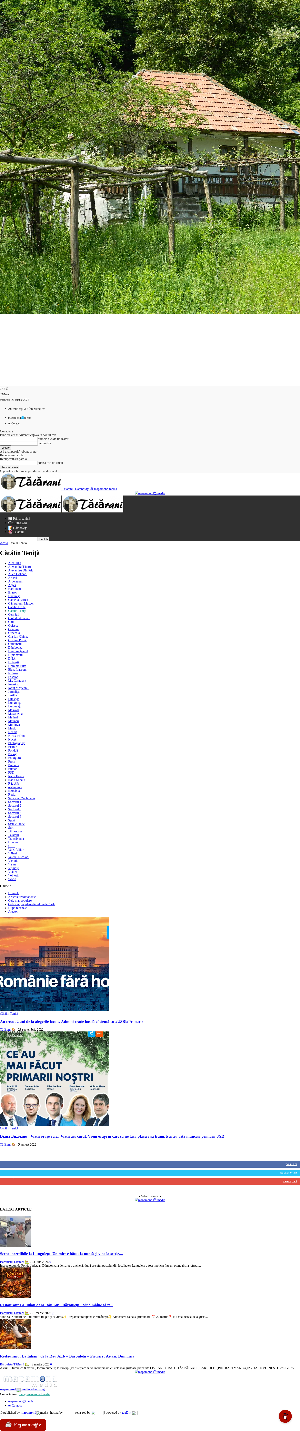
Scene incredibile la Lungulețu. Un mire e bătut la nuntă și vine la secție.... (61, 1254)
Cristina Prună (17, 640)
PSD (11, 772)
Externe (13, 673)
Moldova (14, 724)
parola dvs (44, 443)
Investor (13, 684)
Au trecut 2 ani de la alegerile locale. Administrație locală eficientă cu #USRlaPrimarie (71, 1021)
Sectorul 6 (14, 816)
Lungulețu (14, 702)
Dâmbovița (15, 647)
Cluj (11, 622)
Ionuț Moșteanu (18, 688)
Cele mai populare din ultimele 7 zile (31, 904)
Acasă (4, 543)
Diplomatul (15, 655)
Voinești (13, 875)
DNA (12, 658)
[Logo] (31, 511)
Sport (11, 820)
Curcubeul (15, 644)
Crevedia (14, 633)
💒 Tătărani (16, 531)
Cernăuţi (13, 614)
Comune (13, 629)
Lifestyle (13, 699)
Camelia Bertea (18, 599)
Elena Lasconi (17, 669)
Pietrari (12, 746)
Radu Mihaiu (16, 780)
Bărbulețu (14, 588)
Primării (13, 769)
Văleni (12, 853)
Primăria (13, 765)
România (14, 791)
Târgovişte (15, 831)
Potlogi (12, 754)
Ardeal (12, 577)
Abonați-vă (290, 1181)
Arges (12, 585)
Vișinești (13, 868)
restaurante (15, 787)
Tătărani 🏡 (8, 1029)
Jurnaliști (14, 691)
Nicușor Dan (16, 735)
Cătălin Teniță (17, 610)
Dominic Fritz (17, 666)
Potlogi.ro (14, 757)
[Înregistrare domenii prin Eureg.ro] (97, 1412)
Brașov (12, 592)
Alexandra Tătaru (19, 566)
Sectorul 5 (14, 813)
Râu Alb (13, 783)
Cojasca (13, 625)
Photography (16, 743)
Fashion (13, 677)
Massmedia (15, 713)
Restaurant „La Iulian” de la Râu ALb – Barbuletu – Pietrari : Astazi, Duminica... (69, 1356)
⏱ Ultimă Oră (17, 523)
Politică (13, 750)
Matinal (13, 717)
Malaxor (13, 710)
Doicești (13, 662)
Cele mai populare (20, 900)
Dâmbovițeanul (18, 651)
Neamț (12, 732)
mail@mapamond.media (34, 1394)
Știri (10, 827)
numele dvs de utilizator (53, 439)
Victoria (13, 860)
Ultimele (13, 893)
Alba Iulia (14, 563)
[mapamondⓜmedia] (150, 493)
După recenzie (17, 908)
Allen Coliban (17, 574)
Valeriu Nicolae (18, 857)
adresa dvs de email (50, 462)
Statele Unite (16, 824)
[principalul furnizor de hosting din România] (68, 1412)
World (12, 879)
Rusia (12, 794)
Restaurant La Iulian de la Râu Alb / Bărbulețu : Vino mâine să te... (56, 1305)
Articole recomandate (22, 897)
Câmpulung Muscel (20, 603)
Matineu (13, 721)
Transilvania (16, 838)
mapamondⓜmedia (20, 1401)
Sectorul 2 (14, 805)
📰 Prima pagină (19, 518)
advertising (22, 1389)
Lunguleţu (14, 706)
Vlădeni (13, 871)
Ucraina (13, 842)
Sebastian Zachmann (21, 798)
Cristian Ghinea (18, 636)
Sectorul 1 (14, 802)
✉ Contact (14, 423)
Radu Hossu (16, 776)
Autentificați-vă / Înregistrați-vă (26, 408)
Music (12, 728)
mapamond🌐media (19, 417)
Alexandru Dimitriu (20, 570)
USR (11, 846)
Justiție (12, 695)
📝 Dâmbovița (17, 528)
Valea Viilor (15, 849)
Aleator (13, 911)
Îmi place (291, 1164)
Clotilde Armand (19, 618)
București (14, 596)
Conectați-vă (288, 1172)
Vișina (12, 864)
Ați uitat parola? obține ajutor (19, 451)
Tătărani (13, 835)
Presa (11, 761)
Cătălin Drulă (17, 607)
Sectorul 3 (14, 809)
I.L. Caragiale (17, 680)
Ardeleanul (15, 581)
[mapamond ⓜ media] (150, 1200)
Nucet (12, 739)
